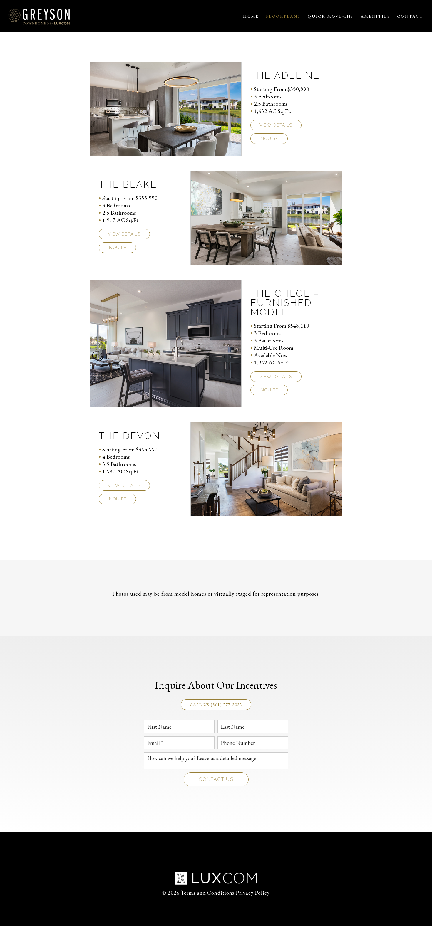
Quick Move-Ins (331, 16)
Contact (410, 16)
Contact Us (216, 779)
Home (251, 16)
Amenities (375, 16)
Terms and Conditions (207, 892)
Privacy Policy (253, 892)
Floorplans (283, 16)
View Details (275, 125)
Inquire (269, 138)
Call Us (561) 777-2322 (216, 704)
